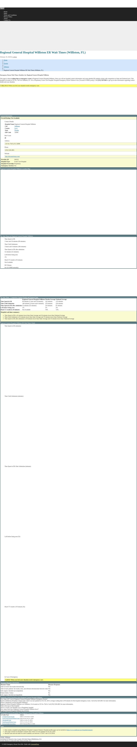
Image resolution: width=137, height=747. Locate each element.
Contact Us (7, 20)
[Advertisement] (68, 36)
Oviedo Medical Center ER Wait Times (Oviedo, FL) (15, 740)
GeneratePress (35, 744)
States (5, 13)
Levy (16, 128)
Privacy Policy (8, 17)
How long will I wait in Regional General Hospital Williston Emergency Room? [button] (23, 699)
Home (5, 12)
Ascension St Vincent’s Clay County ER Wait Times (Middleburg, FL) (21, 739)
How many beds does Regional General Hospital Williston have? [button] (19, 709)
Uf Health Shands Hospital (8, 716)
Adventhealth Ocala (6, 720)
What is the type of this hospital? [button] (9, 706)
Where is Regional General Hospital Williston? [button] (14, 702)
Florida (6, 63)
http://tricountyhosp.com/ (12, 156)
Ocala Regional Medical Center (9, 722)
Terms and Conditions (10, 15)
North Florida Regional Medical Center (11, 718)
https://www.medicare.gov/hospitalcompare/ (80, 730)
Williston (6, 67)
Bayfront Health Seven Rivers (9, 723)
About (5, 18)
